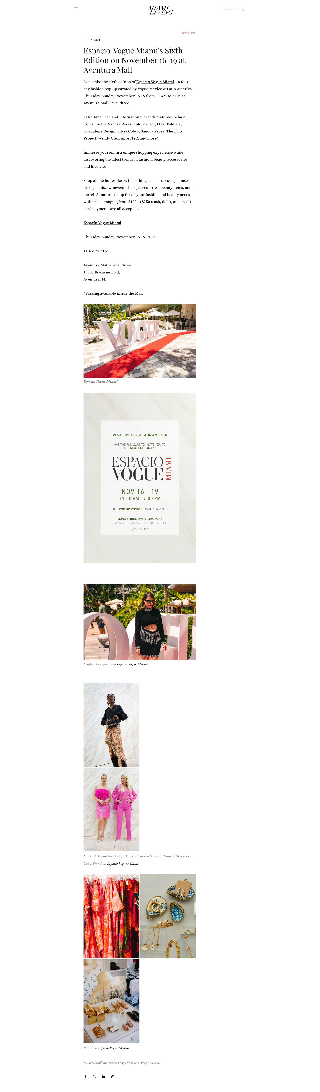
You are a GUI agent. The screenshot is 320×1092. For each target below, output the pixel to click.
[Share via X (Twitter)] (94, 1076)
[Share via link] (112, 1076)
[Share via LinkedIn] (103, 1076)
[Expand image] (111, 725)
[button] (76, 10)
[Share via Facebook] (85, 1076)
